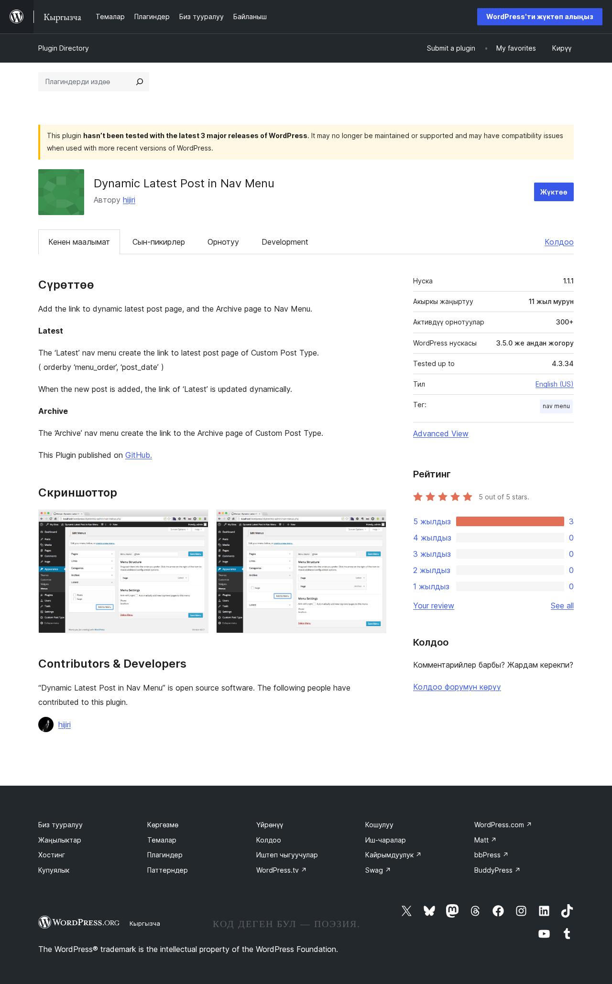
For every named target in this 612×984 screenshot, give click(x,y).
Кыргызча (145, 923)
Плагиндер (165, 855)
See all (562, 605)
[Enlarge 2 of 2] (373, 522)
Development (285, 242)
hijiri (129, 200)
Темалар (161, 840)
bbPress (491, 855)
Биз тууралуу (60, 825)
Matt (485, 840)
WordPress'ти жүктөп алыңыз (539, 16)
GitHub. (138, 455)
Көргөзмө (162, 825)
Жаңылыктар (59, 840)
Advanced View (441, 433)
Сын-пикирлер (158, 242)
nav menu (556, 406)
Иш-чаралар (385, 840)
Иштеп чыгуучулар (287, 855)
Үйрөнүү (269, 825)
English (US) (555, 384)
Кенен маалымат (79, 242)
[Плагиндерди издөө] (139, 81)
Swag (378, 870)
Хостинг (51, 855)
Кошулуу (379, 825)
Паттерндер (167, 870)
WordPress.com (503, 825)
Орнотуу (223, 242)
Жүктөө (554, 192)
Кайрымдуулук (393, 855)
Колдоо (559, 242)
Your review (433, 605)
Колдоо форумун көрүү (457, 687)
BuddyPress (497, 870)
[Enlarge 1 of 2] (195, 522)
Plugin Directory (63, 48)
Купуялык (53, 870)
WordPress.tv (281, 870)
